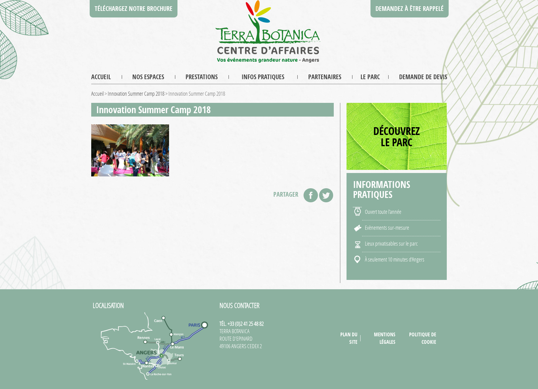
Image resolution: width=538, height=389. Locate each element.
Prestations (202, 77)
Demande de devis (423, 77)
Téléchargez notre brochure (133, 8)
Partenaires (324, 77)
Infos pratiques (263, 77)
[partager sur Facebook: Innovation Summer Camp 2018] (311, 195)
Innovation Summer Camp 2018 (136, 93)
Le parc (370, 77)
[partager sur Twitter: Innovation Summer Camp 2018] (326, 195)
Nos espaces (148, 77)
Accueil (101, 77)
